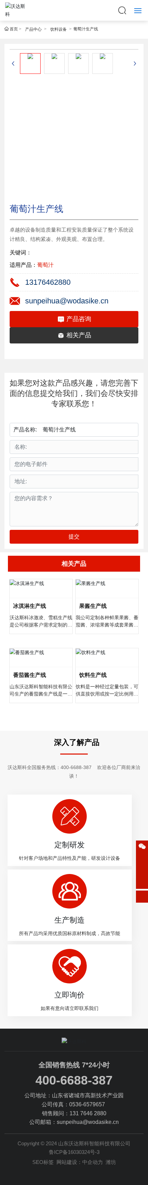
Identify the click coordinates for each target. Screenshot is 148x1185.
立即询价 (69, 995)
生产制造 (69, 920)
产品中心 (33, 29)
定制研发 (69, 845)
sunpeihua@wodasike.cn (66, 301)
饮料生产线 (93, 675)
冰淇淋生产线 (29, 606)
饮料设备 (58, 29)
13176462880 (48, 282)
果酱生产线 (93, 606)
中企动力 (92, 1162)
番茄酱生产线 (29, 675)
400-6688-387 (76, 767)
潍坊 (111, 1162)
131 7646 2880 (88, 1113)
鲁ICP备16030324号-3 (74, 1152)
